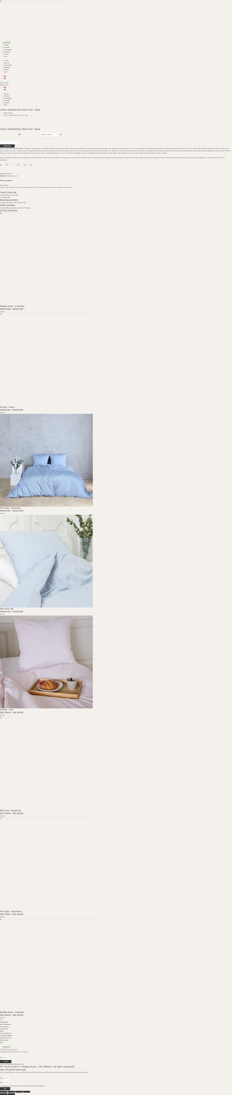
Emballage (7, 52)
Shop (5, 56)
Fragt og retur (4, 185)
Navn (1, 1078)
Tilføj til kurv (7, 146)
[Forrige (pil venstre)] (3, 1094)
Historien (6, 47)
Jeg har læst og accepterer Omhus (23, 1086)
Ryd (61, 134)
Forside (6, 45)
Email (1, 1058)
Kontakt (6, 54)
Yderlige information (6, 174)
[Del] (18, 1092)
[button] (116, 174)
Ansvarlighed (8, 50)
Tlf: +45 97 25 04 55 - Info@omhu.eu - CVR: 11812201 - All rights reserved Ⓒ (37, 1067)
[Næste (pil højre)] (11, 1094)
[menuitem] (5, 76)
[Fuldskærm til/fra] (11, 1092)
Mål (19, 134)
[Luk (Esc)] (26, 1092)
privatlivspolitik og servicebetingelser (33, 1086)
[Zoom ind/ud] (3, 1092)
